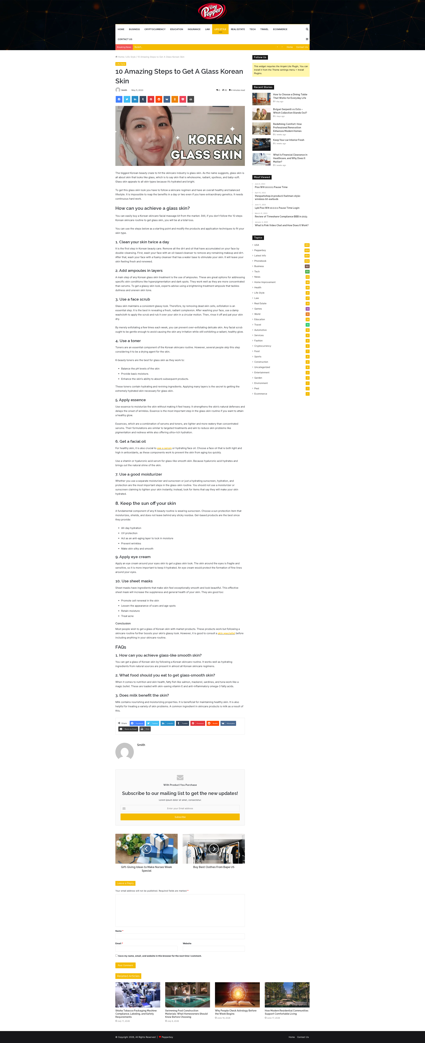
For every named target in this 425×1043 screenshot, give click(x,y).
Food (256, 351)
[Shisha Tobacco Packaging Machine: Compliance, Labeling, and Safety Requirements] (137, 994)
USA (256, 245)
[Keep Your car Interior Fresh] (261, 144)
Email (119, 943)
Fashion (258, 340)
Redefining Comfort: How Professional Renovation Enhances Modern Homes (174, 47)
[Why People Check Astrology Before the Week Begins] (237, 994)
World (257, 314)
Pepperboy (260, 250)
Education (176, 29)
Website (187, 943)
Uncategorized (262, 367)
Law (207, 29)
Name (119, 931)
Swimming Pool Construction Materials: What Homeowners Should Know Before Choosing (186, 1013)
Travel (264, 29)
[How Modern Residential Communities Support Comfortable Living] (287, 994)
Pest (256, 388)
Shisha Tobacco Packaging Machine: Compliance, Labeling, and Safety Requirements (136, 1013)
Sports (257, 356)
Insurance (194, 29)
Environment (261, 383)
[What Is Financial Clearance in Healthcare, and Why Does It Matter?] (261, 159)
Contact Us (125, 39)
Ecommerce (280, 29)
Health (257, 287)
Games (258, 308)
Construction (261, 362)
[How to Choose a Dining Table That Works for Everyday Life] (261, 99)
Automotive (260, 330)
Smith (124, 90)
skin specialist (226, 633)
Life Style (220, 29)
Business (134, 29)
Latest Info (260, 255)
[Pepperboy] (212, 11)
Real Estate (238, 29)
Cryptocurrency (155, 29)
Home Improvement (265, 282)
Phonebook (260, 261)
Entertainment (261, 372)
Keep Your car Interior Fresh (288, 140)
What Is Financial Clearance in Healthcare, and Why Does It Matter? (290, 158)
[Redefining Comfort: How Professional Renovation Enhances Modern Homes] (261, 128)
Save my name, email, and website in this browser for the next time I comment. (160, 955)
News (257, 276)
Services (259, 335)
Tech (253, 29)
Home (121, 29)
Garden (258, 377)
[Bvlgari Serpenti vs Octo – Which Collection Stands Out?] (261, 114)
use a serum (164, 448)
